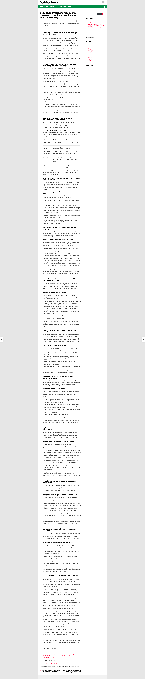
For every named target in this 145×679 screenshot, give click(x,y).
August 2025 (90, 57)
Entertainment (62, 6)
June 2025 (90, 59)
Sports (52, 6)
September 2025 (91, 56)
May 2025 (89, 60)
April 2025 (89, 61)
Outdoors (46, 6)
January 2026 (90, 51)
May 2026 (89, 47)
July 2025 (89, 58)
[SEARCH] (102, 6)
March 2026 (90, 49)
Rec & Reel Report (48, 2)
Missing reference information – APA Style (52, 662)
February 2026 (90, 50)
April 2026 (89, 48)
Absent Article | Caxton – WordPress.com (52, 663)
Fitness (69, 6)
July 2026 (89, 44)
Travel (56, 6)
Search (87, 12)
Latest (103, 3)
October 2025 (90, 55)
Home (41, 6)
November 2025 (91, 53)
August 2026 (90, 43)
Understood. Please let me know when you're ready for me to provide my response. (60, 666)
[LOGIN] (104, 6)
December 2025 (91, 52)
